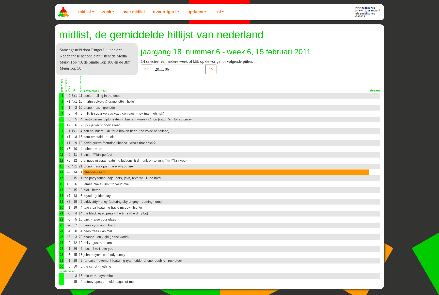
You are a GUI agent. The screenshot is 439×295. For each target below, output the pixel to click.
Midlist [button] (84, 12)
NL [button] (219, 12)
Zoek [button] (106, 12)
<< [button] (146, 69)
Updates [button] (195, 12)
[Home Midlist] (64, 12)
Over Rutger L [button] (164, 12)
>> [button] (211, 69)
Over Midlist (133, 12)
